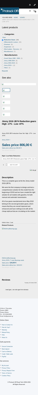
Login (30, 5)
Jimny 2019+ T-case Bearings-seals (13, 259)
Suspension (8, 47)
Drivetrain (7, 44)
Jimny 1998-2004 (9, 60)
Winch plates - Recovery (11, 49)
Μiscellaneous (8, 51)
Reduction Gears (10, 40)
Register (35, 5)
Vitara (6, 67)
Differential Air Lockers (11, 42)
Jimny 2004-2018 (9, 63)
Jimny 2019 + (8, 65)
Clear (4, 37)
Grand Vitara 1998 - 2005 (12, 58)
